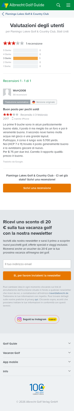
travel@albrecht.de (58, 293)
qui (36, 299)
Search (58, 5)
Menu (68, 5)
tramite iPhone (21, 118)
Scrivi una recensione (37, 188)
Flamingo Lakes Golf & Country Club (27, 14)
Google (19, 161)
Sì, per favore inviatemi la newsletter (37, 275)
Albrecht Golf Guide (26, 4)
